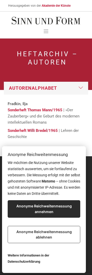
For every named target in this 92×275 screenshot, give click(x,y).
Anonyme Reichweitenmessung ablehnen (44, 235)
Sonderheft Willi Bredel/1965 (33, 130)
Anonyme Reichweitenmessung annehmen (44, 209)
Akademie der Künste (56, 5)
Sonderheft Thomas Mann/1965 (35, 110)
